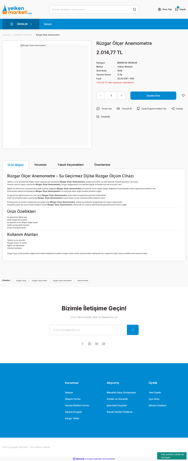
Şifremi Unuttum (157, 405)
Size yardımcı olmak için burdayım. (172, 456)
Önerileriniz (102, 164)
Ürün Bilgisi (16, 165)
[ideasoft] (78, 458)
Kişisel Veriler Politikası (119, 411)
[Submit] (133, 330)
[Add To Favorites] (183, 95)
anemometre (82, 280)
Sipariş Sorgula (73, 411)
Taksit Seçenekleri (70, 164)
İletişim (48, 24)
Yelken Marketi (125, 66)
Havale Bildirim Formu (77, 405)
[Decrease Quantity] (100, 96)
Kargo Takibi (72, 418)
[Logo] (17, 9)
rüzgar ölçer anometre (62, 280)
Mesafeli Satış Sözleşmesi (121, 392)
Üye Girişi (154, 398)
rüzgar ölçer (21, 280)
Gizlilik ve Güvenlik (117, 398)
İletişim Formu (72, 398)
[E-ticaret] (93, 459)
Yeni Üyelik (155, 392)
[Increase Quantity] (121, 96)
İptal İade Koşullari (117, 405)
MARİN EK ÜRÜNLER (127, 62)
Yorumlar (40, 164)
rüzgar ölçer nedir (39, 280)
